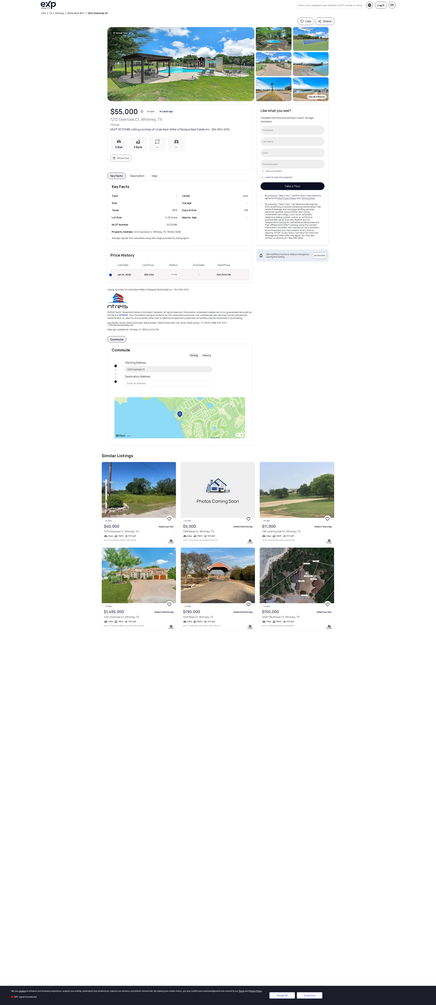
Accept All (282, 995)
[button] (181, 64)
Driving (194, 355)
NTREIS (123, 315)
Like (308, 21)
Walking (206, 355)
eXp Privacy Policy (287, 198)
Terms (241, 991)
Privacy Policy (255, 991)
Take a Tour (292, 186)
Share (327, 21)
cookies (22, 991)
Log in (380, 5)
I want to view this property (278, 177)
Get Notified (319, 255)
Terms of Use (308, 198)
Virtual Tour (123, 158)
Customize (309, 995)
